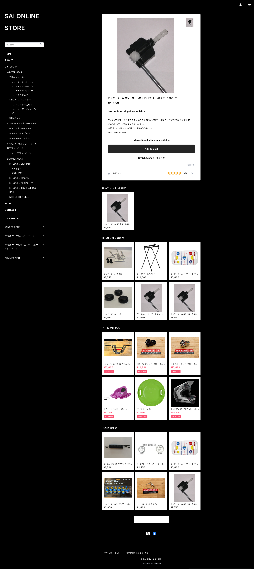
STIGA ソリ (14, 118)
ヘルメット (16, 169)
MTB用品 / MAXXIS (19, 178)
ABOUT (9, 60)
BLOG (8, 203)
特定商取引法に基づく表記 (137, 553)
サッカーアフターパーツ (20, 153)
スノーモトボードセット (22, 82)
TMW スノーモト (17, 77)
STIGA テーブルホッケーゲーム (22, 123)
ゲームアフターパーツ (19, 133)
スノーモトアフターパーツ (24, 86)
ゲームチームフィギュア (20, 138)
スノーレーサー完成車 (22, 104)
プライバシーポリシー (113, 553)
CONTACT (10, 210)
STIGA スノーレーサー (20, 99)
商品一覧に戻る (151, 519)
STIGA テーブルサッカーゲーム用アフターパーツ (21, 247)
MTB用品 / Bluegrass (20, 164)
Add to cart (151, 149)
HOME (8, 54)
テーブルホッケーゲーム (20, 128)
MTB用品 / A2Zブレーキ (21, 183)
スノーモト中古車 (20, 94)
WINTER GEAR (14, 72)
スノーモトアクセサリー (22, 90)
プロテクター (18, 173)
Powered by (148, 564)
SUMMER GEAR (15, 159)
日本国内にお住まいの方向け (151, 157)
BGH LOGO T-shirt (19, 197)
